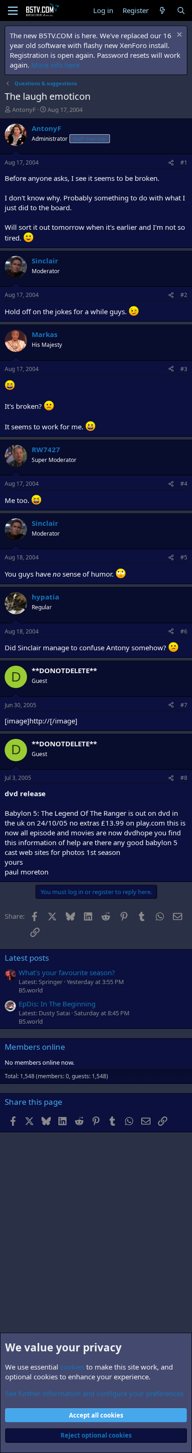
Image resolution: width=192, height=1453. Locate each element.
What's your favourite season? (67, 972)
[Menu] (13, 10)
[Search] (181, 10)
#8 (183, 778)
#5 (183, 557)
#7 (183, 705)
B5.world (31, 990)
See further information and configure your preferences (94, 1393)
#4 (183, 484)
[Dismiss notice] (178, 36)
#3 (183, 369)
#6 (183, 631)
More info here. (56, 64)
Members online (35, 1046)
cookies (72, 1366)
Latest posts (27, 957)
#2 (183, 295)
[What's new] (162, 10)
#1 (183, 162)
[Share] (171, 163)
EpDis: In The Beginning (57, 1003)
